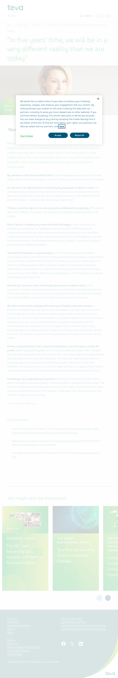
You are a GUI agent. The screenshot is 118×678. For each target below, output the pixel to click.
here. (62, 126)
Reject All (79, 135)
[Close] (98, 99)
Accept (58, 135)
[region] (59, 119)
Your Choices (26, 135)
